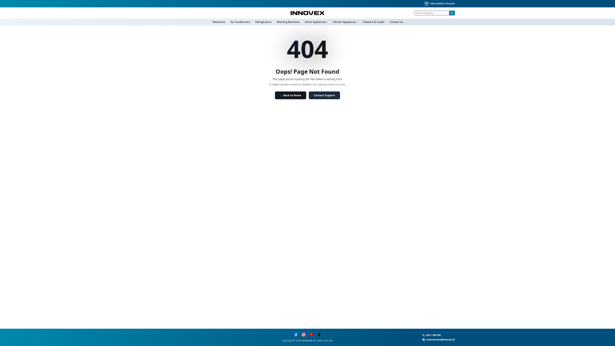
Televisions (218, 22)
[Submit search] (452, 13)
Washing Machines (288, 22)
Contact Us (396, 22)
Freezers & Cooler (374, 22)
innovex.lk (307, 340)
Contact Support (324, 95)
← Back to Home (290, 95)
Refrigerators (263, 22)
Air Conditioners (240, 22)
